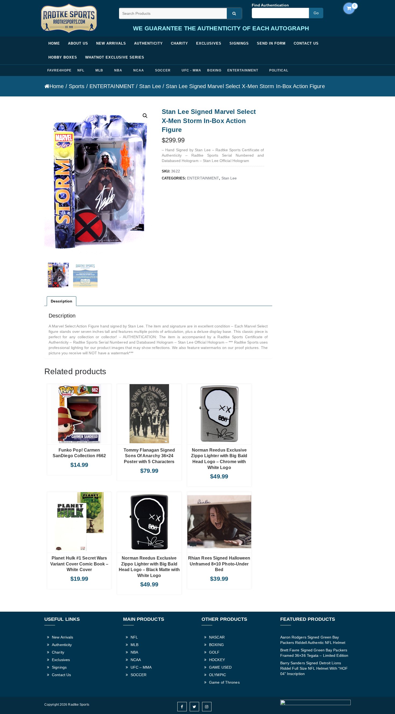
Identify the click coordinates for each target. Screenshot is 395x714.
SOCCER (163, 70)
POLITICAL (278, 70)
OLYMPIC (217, 675)
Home (54, 43)
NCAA (138, 70)
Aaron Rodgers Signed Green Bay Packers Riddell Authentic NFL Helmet (313, 640)
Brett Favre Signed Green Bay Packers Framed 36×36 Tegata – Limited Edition (314, 653)
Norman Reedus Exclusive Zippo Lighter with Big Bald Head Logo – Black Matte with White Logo (149, 567)
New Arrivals (111, 43)
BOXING (214, 70)
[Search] (234, 13)
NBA (118, 70)
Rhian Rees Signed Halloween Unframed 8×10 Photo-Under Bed (219, 564)
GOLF (214, 652)
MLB (99, 70)
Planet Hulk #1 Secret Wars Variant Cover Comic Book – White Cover (79, 564)
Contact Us (306, 43)
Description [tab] (61, 301)
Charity (179, 43)
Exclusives (208, 43)
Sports (77, 86)
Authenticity (148, 43)
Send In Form (271, 43)
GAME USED (220, 667)
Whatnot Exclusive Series (114, 57)
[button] (145, 116)
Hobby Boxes (62, 57)
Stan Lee (150, 86)
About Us (78, 43)
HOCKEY (217, 660)
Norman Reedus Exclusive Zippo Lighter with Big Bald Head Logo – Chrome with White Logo (219, 459)
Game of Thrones (224, 682)
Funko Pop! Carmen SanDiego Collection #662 (79, 453)
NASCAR (217, 637)
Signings (239, 43)
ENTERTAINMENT (242, 70)
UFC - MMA (191, 70)
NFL (80, 70)
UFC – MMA (141, 667)
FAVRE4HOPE (59, 70)
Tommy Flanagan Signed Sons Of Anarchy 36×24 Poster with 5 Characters (149, 456)
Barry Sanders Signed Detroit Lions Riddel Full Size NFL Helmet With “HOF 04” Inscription (314, 668)
